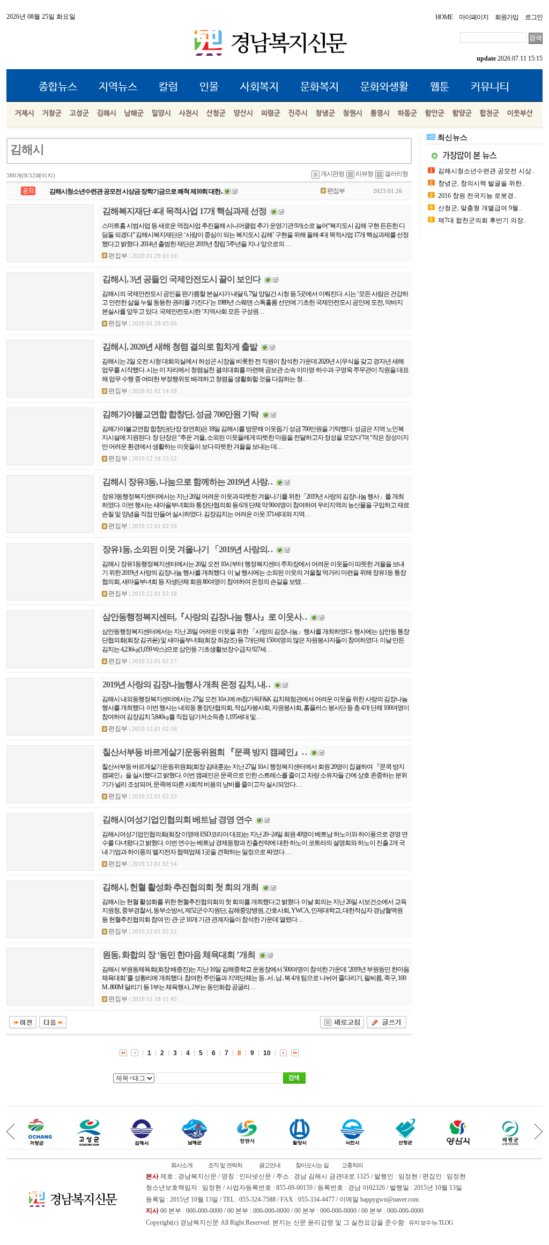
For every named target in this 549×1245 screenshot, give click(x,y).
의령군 (270, 113)
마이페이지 (473, 17)
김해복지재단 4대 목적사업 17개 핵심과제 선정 (184, 211)
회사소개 (181, 1165)
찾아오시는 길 (312, 1165)
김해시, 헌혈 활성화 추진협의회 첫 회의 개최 (180, 887)
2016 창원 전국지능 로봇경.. (477, 195)
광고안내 (269, 1165)
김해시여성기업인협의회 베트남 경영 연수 (177, 819)
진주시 (298, 113)
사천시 (188, 113)
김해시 (106, 113)
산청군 (216, 113)
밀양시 (161, 113)
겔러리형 (396, 173)
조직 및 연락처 (225, 1165)
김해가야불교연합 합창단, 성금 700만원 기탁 (180, 414)
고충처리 (352, 1165)
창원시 (352, 113)
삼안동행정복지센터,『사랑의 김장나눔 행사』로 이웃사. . (204, 616)
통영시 (380, 113)
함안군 (434, 113)
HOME (443, 17)
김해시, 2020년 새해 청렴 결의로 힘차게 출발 (179, 346)
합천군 (489, 113)
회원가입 (506, 17)
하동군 (407, 113)
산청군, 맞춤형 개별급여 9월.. (480, 208)
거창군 (52, 113)
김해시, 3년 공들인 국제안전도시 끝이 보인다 (181, 279)
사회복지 (259, 87)
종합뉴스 (58, 87)
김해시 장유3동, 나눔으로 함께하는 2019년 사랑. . (187, 481)
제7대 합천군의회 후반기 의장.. (482, 220)
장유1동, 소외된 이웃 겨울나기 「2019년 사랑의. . (187, 549)
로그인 (534, 17)
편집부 (336, 191)
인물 (209, 87)
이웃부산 (520, 113)
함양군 (462, 113)
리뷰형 (364, 173)
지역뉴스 (118, 87)
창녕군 (325, 113)
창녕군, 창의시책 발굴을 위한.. (481, 183)
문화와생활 (384, 87)
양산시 (243, 113)
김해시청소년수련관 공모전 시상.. (486, 171)
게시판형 (332, 173)
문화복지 (319, 87)
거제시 (24, 113)
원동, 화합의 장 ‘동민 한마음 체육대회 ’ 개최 (178, 954)
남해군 (134, 113)
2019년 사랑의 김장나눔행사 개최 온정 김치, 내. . (186, 684)
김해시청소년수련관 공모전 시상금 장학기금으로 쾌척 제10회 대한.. (135, 191)
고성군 (79, 113)
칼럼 (168, 87)
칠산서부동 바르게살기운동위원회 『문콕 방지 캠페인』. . (204, 752)
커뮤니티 (490, 87)
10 (267, 1053)
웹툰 (439, 87)
